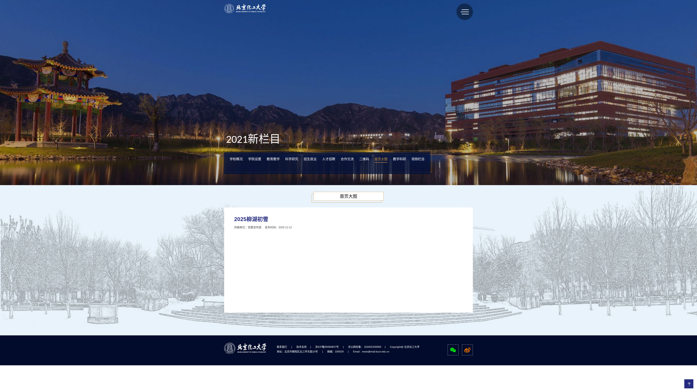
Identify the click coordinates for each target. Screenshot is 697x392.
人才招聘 (328, 159)
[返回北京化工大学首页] (245, 12)
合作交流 (347, 159)
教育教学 (273, 159)
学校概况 (236, 159)
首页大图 (381, 159)
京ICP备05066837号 (327, 346)
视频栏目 (418, 159)
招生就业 (310, 159)
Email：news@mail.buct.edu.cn (371, 351)
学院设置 (254, 159)
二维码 (364, 159)
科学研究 (291, 159)
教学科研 (399, 159)
